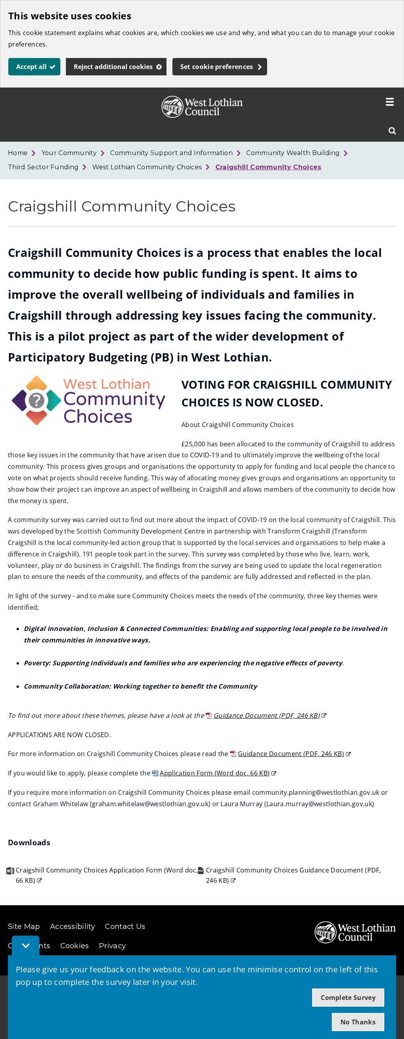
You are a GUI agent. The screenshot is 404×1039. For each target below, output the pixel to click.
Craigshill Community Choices (268, 167)
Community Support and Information (171, 153)
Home (18, 153)
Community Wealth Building (293, 153)
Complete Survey (348, 997)
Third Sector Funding (43, 167)
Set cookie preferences (216, 66)
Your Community (69, 153)
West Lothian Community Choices (147, 167)
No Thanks (358, 1022)
